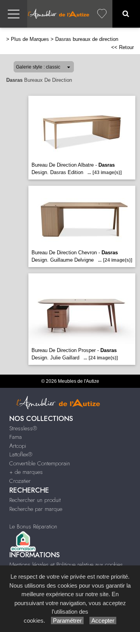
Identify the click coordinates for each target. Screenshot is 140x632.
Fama (15, 437)
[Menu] (13, 14)
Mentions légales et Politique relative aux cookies (66, 564)
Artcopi (17, 446)
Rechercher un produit (35, 500)
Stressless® (23, 428)
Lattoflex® (20, 454)
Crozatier (20, 481)
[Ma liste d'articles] (101, 14)
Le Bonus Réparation (33, 526)
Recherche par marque (35, 509)
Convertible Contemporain (39, 463)
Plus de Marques (30, 39)
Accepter (103, 620)
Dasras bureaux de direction (86, 39)
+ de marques (26, 472)
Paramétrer (67, 620)
